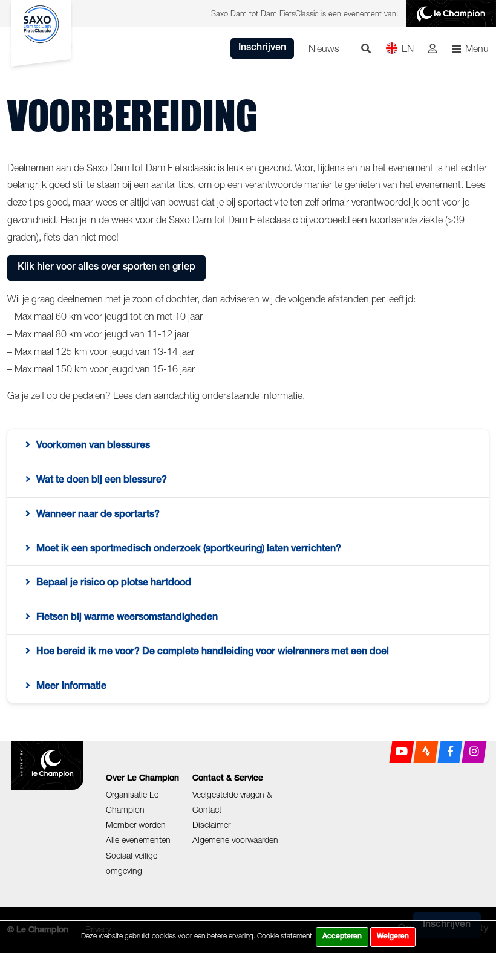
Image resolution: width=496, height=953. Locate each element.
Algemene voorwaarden (235, 839)
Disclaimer (211, 824)
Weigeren (393, 936)
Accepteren (342, 936)
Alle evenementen (138, 839)
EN (408, 48)
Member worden (136, 824)
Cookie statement (284, 935)
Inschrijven (262, 48)
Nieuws (323, 48)
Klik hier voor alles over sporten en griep (106, 268)
